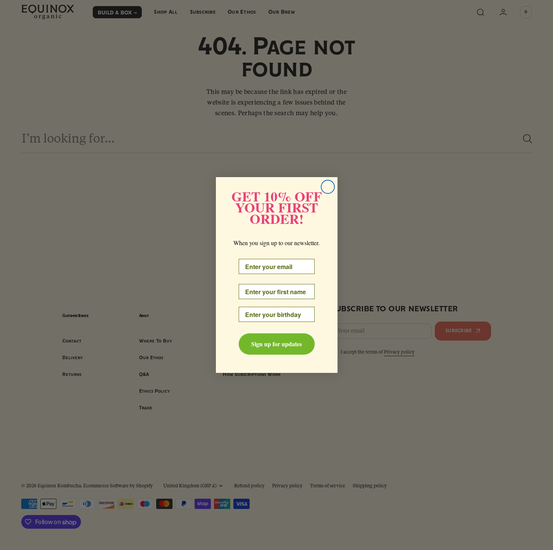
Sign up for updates (276, 343)
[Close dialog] (327, 186)
